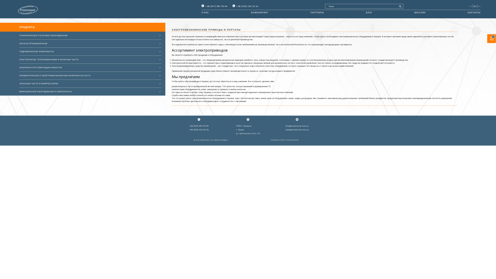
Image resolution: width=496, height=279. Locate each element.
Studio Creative (292, 140)
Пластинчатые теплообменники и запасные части (49, 59)
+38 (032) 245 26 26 (247, 6)
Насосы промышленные (33, 43)
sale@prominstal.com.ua (297, 130)
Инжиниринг (259, 12)
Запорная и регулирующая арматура (40, 67)
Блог (369, 12)
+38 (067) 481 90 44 (216, 6)
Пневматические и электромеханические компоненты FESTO (55, 75)
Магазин (420, 12)
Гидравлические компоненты (36, 51)
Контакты (474, 12)
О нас (205, 12)
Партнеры (317, 12)
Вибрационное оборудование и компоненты (45, 91)
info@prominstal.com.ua (297, 126)
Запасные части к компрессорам (38, 83)
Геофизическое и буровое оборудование (43, 35)
